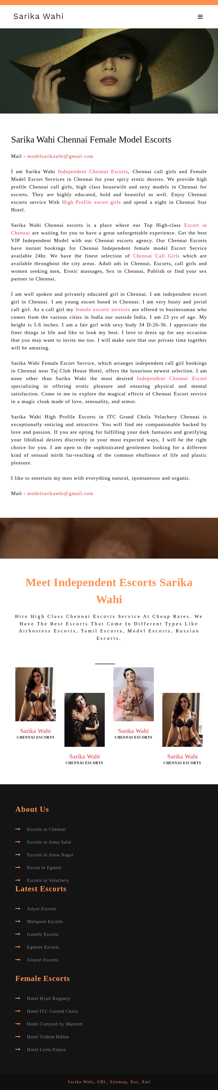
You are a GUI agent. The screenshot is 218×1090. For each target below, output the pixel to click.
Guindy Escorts (43, 934)
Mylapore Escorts (45, 921)
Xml (146, 1082)
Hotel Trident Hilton (48, 1036)
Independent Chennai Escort (172, 378)
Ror (134, 1082)
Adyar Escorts (41, 908)
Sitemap (118, 1082)
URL (102, 1082)
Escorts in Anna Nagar (50, 855)
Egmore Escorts (43, 947)
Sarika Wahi (38, 16)
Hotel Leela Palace (46, 1049)
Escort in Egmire (44, 867)
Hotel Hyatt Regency (48, 998)
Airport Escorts (42, 960)
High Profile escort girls (91, 202)
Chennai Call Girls (156, 256)
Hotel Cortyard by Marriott (55, 1024)
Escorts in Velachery (48, 880)
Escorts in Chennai (46, 829)
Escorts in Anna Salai (49, 842)
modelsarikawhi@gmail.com (60, 156)
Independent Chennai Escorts (93, 171)
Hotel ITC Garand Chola (52, 1011)
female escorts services (103, 309)
